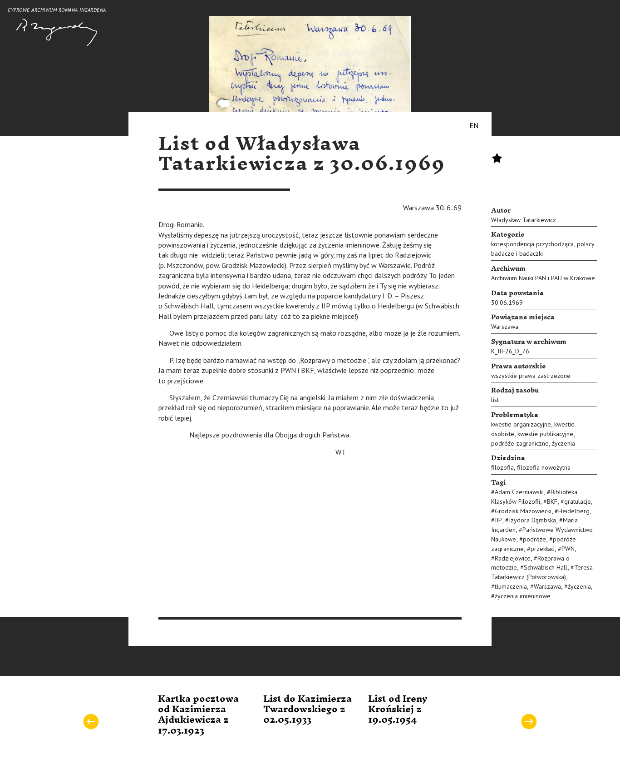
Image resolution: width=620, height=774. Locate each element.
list (495, 400)
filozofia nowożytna (544, 467)
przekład (543, 549)
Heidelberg (574, 511)
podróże (534, 539)
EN (473, 125)
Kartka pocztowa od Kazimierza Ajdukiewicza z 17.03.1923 (198, 715)
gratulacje (577, 501)
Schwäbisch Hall (545, 567)
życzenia (563, 443)
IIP (498, 520)
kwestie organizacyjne (521, 424)
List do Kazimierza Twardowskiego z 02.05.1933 (307, 709)
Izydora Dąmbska (532, 520)
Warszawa (504, 326)
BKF (552, 501)
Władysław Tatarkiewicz (523, 220)
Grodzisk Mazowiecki (523, 511)
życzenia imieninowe (523, 596)
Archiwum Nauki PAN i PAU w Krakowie (543, 278)
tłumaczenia (511, 586)
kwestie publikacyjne (545, 434)
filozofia (502, 467)
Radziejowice (513, 558)
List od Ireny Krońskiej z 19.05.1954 (398, 709)
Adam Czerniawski (519, 492)
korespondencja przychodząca (532, 244)
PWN (568, 549)
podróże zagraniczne (520, 443)
